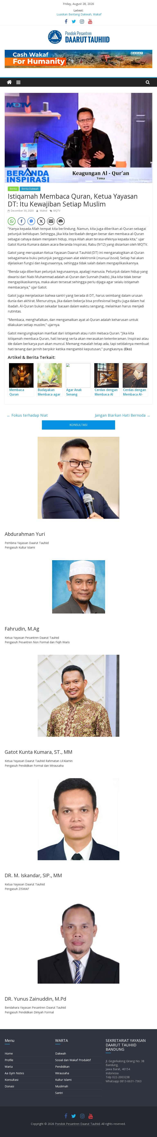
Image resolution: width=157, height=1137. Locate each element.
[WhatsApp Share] (12, 221)
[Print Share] (61, 221)
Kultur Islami (63, 1080)
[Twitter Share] (41, 221)
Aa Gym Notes (14, 1073)
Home (9, 1053)
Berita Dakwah (30, 188)
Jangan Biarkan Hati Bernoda (122, 415)
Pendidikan (62, 1067)
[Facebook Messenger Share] (31, 221)
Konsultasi (11, 1080)
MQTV (56, 210)
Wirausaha (62, 1073)
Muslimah (61, 1086)
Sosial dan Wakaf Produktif (73, 1060)
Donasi (9, 1086)
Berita (13, 188)
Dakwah (60, 1053)
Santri (59, 1093)
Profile (9, 1060)
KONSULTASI (78, 425)
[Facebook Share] (21, 221)
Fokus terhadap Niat (27, 415)
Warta (9, 1067)
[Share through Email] (51, 221)
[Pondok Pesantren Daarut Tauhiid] (9, 82)
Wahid (44, 210)
